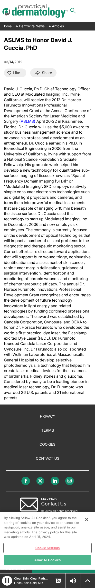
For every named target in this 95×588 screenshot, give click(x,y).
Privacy (47, 416)
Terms (47, 430)
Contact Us (47, 458)
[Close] (86, 519)
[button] (7, 581)
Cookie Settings (47, 548)
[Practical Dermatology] (35, 11)
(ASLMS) (27, 121)
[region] (47, 541)
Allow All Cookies (47, 560)
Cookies (47, 444)
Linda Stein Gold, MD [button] (28, 583)
